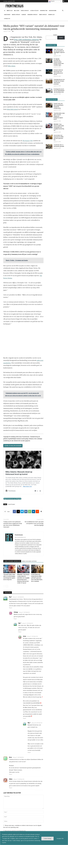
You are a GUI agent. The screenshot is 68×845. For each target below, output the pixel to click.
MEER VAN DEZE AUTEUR (29, 561)
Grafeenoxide (52, 10)
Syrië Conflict (43, 14)
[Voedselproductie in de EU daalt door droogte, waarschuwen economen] (49, 81)
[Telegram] (22, 511)
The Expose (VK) (28, 140)
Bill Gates (16, 10)
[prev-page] (4, 586)
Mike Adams (11, 66)
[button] (63, 10)
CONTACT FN (7, 18)
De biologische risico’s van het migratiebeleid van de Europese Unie (59, 91)
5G (4, 10)
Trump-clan (51, 14)
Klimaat (24, 14)
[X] (18, 511)
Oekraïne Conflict (32, 14)
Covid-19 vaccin (34, 10)
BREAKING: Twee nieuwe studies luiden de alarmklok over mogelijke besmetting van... (59, 127)
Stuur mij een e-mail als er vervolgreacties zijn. (15, 830)
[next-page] (7, 586)
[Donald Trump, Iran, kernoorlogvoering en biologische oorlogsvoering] (49, 105)
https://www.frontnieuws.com (20, 537)
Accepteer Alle (60, 838)
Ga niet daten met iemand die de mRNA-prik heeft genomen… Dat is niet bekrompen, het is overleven (36, 578)
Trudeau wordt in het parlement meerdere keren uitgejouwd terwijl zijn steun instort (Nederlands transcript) (12, 524)
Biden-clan (10, 10)
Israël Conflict (16, 14)
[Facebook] (14, 511)
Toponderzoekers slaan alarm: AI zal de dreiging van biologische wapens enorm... (59, 116)
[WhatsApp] (29, 511)
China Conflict (25, 10)
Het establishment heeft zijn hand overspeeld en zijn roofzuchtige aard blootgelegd (34, 523)
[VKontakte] (63, 1)
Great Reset (7, 14)
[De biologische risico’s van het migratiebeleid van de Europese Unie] (49, 90)
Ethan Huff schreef (12, 109)
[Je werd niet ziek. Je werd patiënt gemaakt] (49, 146)
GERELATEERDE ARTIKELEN (12, 561)
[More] (41, 511)
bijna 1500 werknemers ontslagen (26, 39)
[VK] (26, 511)
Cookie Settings (47, 838)
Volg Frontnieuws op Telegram (12, 498)
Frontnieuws (19, 535)
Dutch (52, 1)
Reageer (10, 607)
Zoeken (55, 35)
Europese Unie (43, 10)
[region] (34, 838)
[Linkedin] (33, 511)
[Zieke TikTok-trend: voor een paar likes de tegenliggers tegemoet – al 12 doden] (49, 51)
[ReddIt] (37, 511)
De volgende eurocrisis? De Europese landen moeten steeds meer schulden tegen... (59, 62)
